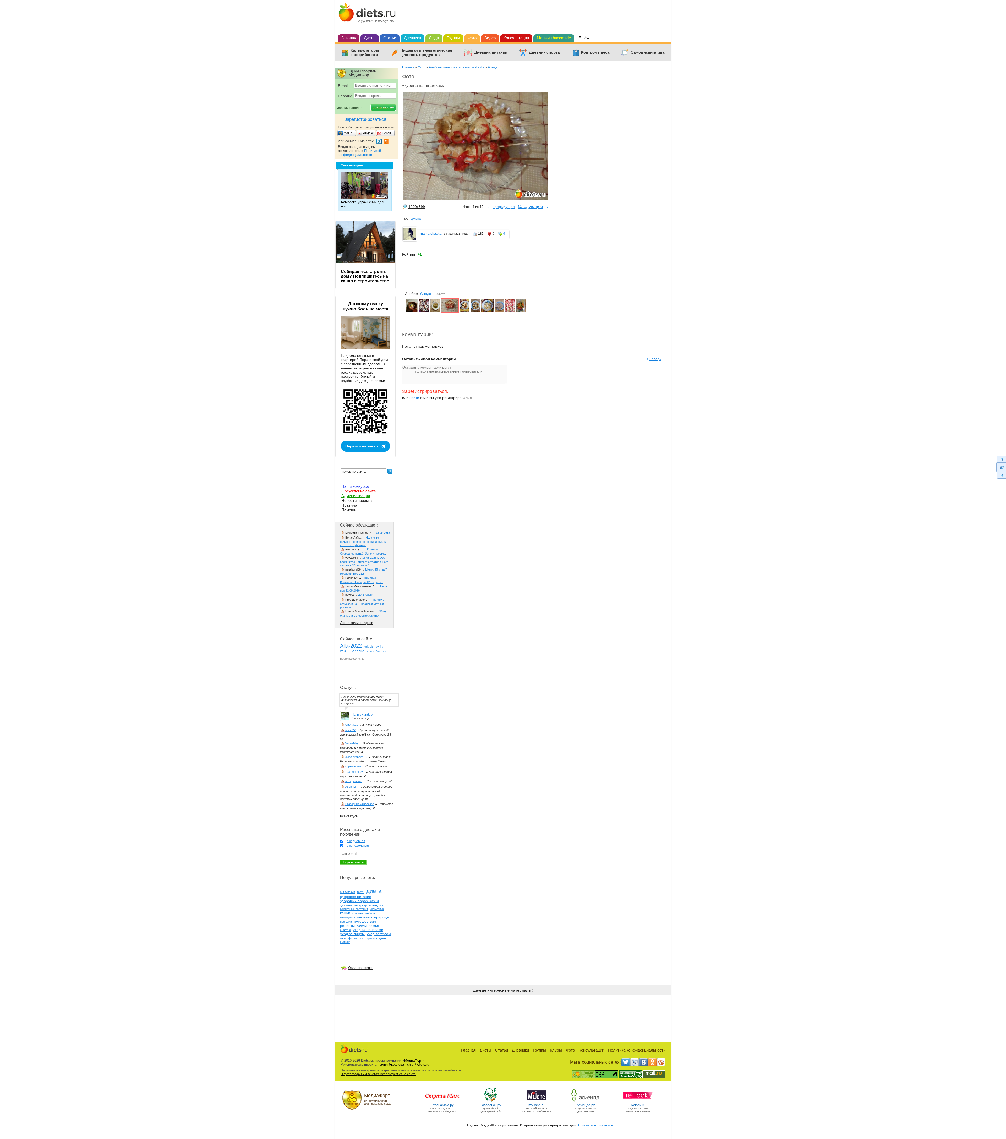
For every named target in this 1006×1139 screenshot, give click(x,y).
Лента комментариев (356, 623)
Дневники (412, 38)
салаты (362, 925)
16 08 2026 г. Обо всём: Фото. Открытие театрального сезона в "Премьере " (364, 561)
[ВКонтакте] (643, 1062)
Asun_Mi (350, 786)
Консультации (516, 38)
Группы (453, 38)
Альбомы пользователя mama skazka (457, 67)
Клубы (556, 1050)
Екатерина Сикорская (359, 804)
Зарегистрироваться (424, 391)
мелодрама (347, 917)
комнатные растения (354, 909)
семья (374, 925)
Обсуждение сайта (358, 491)
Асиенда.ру (586, 1105)
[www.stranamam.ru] (442, 1101)
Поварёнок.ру (490, 1105)
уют (343, 938)
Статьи (389, 38)
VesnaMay (352, 743)
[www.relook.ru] (638, 1101)
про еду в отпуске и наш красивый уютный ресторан (362, 603)
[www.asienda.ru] (586, 1101)
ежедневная (356, 841)
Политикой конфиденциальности (359, 153)
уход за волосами (368, 930)
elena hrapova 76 (356, 756)
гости (360, 892)
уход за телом (379, 934)
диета (373, 891)
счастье (345, 930)
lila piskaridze (362, 714)
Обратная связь (360, 968)
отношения (364, 917)
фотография (368, 938)
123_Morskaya (354, 771)
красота (357, 913)
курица (416, 219)
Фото (472, 38)
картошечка (353, 766)
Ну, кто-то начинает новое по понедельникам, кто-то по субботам (363, 541)
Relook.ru (638, 1105)
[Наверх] (1001, 459)
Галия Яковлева (391, 1064)
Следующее (530, 206)
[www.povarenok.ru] (490, 1101)
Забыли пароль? (349, 108)
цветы (383, 938)
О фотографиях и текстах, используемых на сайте (378, 1074)
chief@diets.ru (418, 1064)
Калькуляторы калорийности (365, 52)
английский (347, 892)
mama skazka (430, 234)
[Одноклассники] (652, 1062)
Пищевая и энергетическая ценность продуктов (426, 52)
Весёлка (357, 651)
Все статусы (349, 816)
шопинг (345, 942)
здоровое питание (355, 897)
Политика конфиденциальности (636, 1050)
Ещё (583, 38)
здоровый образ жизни (359, 901)
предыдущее (504, 207)
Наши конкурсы (355, 486)
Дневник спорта (544, 52)
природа (381, 917)
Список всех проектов (595, 1125)
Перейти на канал (361, 446)
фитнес (353, 938)
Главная (348, 38)
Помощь (348, 510)
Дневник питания (490, 52)
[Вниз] (1001, 475)
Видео (490, 38)
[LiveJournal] (634, 1062)
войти (414, 398)
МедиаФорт (413, 1061)
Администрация (355, 496)
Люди (434, 38)
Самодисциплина (647, 52)
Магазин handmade (554, 38)
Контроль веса (595, 52)
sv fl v (379, 646)
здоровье (346, 905)
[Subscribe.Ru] (661, 1062)
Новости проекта (356, 500)
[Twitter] (625, 1062)
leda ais (369, 646)
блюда (492, 67)
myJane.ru (536, 1105)
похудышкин (353, 781)
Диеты (369, 38)
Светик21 (351, 724)
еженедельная (358, 845)
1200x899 (416, 207)
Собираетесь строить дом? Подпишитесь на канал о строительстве (365, 276)
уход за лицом (352, 934)
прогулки (346, 921)
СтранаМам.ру (442, 1105)
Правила (349, 505)
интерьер (360, 905)
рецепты (347, 925)
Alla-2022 (351, 646)
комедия (376, 905)
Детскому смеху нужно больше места (365, 306)
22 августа (383, 532)
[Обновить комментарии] (1001, 467)
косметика (377, 909)
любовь (370, 913)
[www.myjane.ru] (536, 1101)
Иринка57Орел (376, 651)
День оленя (365, 594)
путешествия (365, 921)
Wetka (344, 651)
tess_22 (350, 730)
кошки (345, 913)
